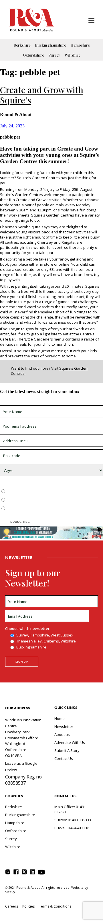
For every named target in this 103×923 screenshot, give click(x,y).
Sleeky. (10, 892)
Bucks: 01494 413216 (71, 827)
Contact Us (63, 758)
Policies (28, 906)
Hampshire (80, 45)
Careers (11, 906)
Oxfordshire (33, 55)
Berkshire (22, 45)
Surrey (54, 55)
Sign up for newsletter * (20, 402)
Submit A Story (67, 750)
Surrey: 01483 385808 (72, 819)
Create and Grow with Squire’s (41, 95)
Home (59, 718)
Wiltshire (72, 55)
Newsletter (63, 726)
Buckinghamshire (50, 45)
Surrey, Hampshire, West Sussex (35, 491)
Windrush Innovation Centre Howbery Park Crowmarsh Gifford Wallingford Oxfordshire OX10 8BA (23, 737)
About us (62, 734)
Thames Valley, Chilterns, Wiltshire (36, 500)
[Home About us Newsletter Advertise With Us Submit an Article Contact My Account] (91, 21)
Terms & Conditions (55, 906)
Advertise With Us (69, 742)
